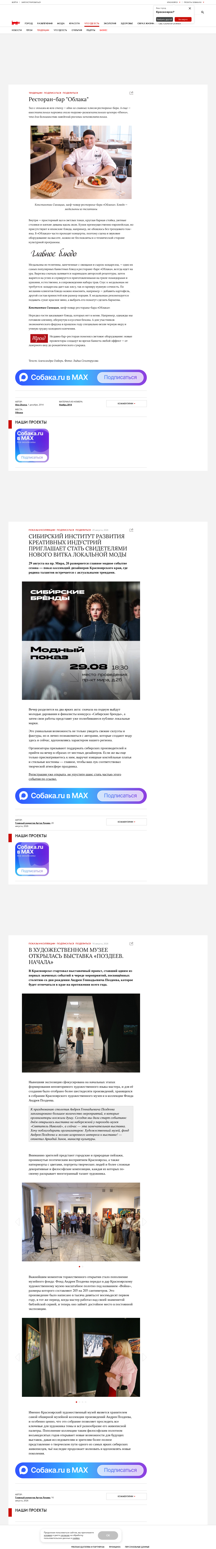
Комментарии (125, 403)
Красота (74, 23)
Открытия (77, 30)
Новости (17, 30)
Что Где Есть (60, 30)
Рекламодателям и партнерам (87, 1547)
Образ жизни (145, 23)
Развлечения (44, 23)
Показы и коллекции (42, 530)
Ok (108, 1535)
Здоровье (127, 23)
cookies (76, 1538)
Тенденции (43, 30)
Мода (61, 23)
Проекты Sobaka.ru (192, 2)
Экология (110, 23)
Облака (19, 412)
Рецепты (91, 30)
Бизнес (103, 30)
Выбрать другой (164, 19)
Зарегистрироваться (30, 2)
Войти (15, 2)
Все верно (183, 19)
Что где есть (91, 23)
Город (29, 23)
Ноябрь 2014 (65, 404)
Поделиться (70, 93)
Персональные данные (137, 1547)
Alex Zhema (21, 404)
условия (48, 1535)
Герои (29, 30)
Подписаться (52, 93)
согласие (65, 1535)
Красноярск (172, 2)
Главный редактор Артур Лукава (32, 823)
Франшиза (114, 1547)
